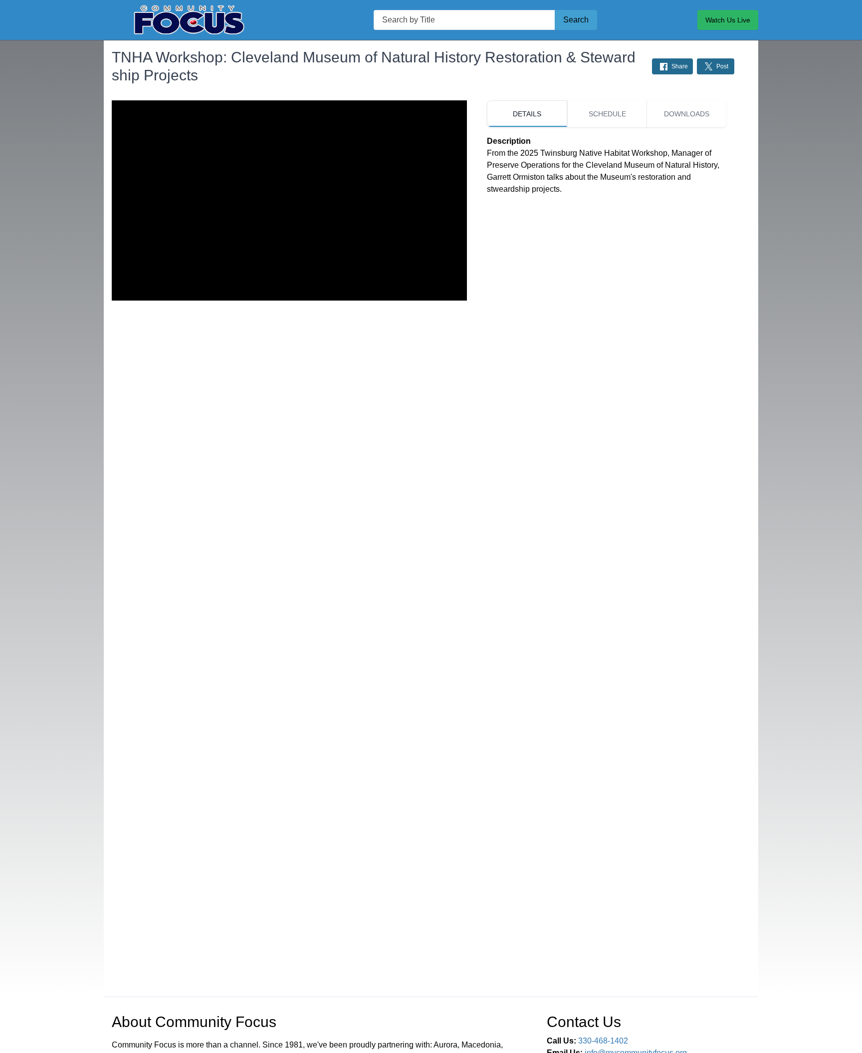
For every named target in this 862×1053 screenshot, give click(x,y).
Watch (727, 20)
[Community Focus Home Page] (188, 20)
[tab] (527, 113)
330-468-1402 (603, 1041)
